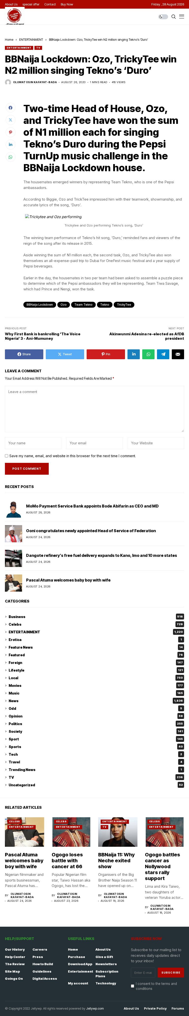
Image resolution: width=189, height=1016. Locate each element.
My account (78, 983)
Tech (95, 754)
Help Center (15, 957)
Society (96, 731)
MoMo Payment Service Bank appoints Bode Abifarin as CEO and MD (92, 506)
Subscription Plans (106, 973)
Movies (96, 685)
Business (96, 617)
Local (96, 678)
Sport (96, 739)
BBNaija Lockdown (40, 304)
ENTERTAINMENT (31, 39)
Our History (15, 949)
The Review (15, 964)
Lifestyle (96, 670)
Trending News (95, 770)
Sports (96, 747)
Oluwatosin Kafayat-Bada (35, 82)
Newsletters (106, 964)
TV (38, 47)
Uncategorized (96, 785)
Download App (80, 964)
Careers (39, 949)
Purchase (76, 957)
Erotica (95, 640)
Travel (95, 762)
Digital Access (44, 978)
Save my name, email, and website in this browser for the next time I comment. (72, 456)
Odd (95, 708)
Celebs (96, 624)
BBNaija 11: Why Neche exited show (116, 860)
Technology (105, 983)
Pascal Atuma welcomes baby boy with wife (68, 580)
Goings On (14, 978)
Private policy (155, 1008)
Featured (96, 655)
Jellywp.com (95, 1008)
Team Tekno (83, 304)
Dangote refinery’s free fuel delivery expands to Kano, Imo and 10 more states (101, 555)
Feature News (96, 647)
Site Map (12, 971)
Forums (178, 1008)
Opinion (96, 716)
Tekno (104, 304)
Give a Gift (104, 957)
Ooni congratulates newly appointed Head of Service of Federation (91, 530)
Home (9, 39)
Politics (96, 724)
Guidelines (41, 971)
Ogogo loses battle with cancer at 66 (67, 860)
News (96, 701)
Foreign (96, 662)
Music (96, 693)
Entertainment (80, 971)
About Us (103, 949)
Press (37, 957)
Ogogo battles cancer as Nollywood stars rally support (162, 866)
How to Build (42, 964)
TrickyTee (124, 304)
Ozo (64, 304)
